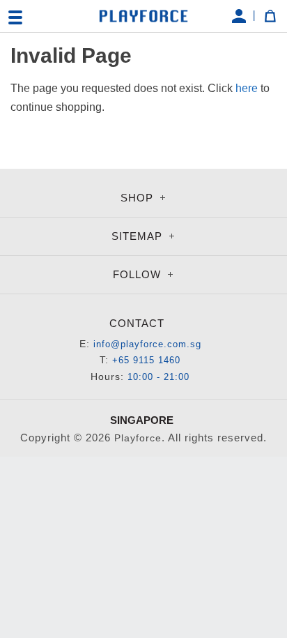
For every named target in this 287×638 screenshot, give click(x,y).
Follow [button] (138, 274)
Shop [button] (139, 198)
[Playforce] (143, 16)
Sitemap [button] (138, 236)
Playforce (138, 437)
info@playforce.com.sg (147, 344)
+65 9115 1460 (146, 360)
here (246, 88)
